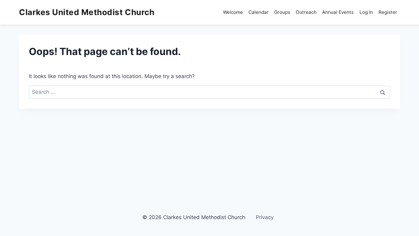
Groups (282, 12)
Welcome (233, 12)
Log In (366, 12)
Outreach (306, 12)
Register (388, 12)
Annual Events (338, 12)
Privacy (265, 217)
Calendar (258, 12)
